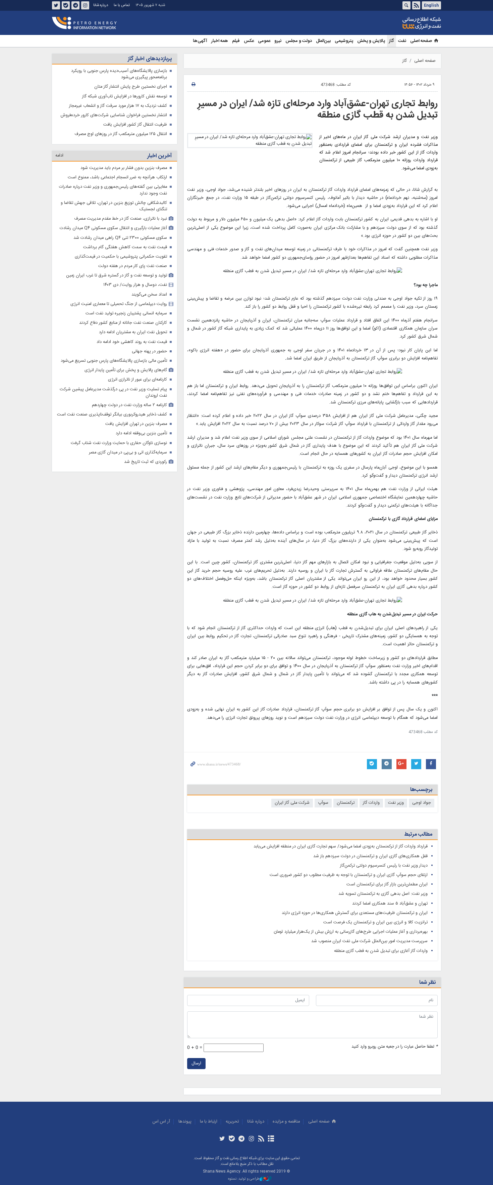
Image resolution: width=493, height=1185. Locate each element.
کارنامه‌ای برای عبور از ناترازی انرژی (137, 380)
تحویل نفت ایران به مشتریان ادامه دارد (133, 332)
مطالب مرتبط (418, 834)
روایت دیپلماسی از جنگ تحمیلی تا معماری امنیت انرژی (118, 304)
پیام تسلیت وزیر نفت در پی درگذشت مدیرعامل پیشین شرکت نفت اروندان (113, 392)
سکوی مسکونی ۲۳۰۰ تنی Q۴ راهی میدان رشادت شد (120, 238)
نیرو (277, 41)
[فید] (261, 1139)
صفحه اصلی (421, 41)
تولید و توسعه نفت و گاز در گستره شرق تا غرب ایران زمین (116, 275)
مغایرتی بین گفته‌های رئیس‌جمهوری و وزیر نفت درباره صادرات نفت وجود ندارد (113, 190)
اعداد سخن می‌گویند (149, 295)
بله (66, 5)
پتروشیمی (344, 41)
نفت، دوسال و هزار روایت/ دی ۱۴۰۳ (135, 285)
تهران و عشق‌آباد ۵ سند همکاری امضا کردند (390, 904)
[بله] (232, 1139)
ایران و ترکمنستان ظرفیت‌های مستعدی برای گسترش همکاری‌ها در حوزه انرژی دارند (355, 913)
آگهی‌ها (200, 41)
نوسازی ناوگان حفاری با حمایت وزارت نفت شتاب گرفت (119, 443)
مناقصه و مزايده (286, 1121)
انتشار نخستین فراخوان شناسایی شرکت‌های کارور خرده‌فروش (114, 115)
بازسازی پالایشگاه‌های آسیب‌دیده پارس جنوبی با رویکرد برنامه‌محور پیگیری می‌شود (119, 74)
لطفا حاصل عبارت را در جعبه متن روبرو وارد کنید (394, 1047)
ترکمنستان (345, 802)
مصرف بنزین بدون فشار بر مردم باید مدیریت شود (123, 168)
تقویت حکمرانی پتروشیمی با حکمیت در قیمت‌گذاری (121, 257)
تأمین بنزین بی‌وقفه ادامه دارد (141, 433)
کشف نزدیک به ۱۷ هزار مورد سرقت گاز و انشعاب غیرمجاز (118, 106)
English (431, 5)
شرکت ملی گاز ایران (292, 802)
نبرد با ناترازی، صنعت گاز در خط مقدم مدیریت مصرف (120, 219)
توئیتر (56, 5)
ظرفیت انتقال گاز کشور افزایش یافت (135, 125)
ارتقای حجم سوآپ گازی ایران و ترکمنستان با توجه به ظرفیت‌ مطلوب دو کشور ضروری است (349, 875)
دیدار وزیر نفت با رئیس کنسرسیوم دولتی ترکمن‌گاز (384, 866)
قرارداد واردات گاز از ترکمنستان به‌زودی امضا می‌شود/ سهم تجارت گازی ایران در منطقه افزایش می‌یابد (341, 846)
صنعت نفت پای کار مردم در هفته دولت (132, 266)
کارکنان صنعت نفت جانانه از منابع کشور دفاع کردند (123, 323)
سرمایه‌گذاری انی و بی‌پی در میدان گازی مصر (128, 452)
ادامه (59, 155)
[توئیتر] (222, 1139)
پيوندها (184, 1121)
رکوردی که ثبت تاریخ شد (145, 462)
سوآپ (323, 802)
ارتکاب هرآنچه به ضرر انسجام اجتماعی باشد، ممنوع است (117, 177)
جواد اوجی (421, 802)
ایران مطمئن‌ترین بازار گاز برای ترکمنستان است (387, 884)
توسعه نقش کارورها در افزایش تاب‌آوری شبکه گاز (124, 96)
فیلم (236, 41)
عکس (249, 41)
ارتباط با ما (208, 1121)
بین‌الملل (323, 41)
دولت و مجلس (298, 41)
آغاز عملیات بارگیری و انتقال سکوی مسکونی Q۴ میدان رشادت (113, 228)
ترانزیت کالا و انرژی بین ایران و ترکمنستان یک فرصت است (375, 922)
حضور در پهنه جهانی (149, 351)
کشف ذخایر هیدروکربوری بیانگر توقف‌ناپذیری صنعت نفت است (112, 414)
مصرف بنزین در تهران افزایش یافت (136, 424)
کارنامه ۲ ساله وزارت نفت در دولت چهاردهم (129, 405)
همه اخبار (219, 41)
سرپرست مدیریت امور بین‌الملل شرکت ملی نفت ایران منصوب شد (369, 941)
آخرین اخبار (159, 156)
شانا (399, 23)
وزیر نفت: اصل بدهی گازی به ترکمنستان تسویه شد (383, 894)
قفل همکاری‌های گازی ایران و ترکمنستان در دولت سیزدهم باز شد (370, 856)
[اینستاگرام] (251, 1139)
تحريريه (232, 1121)
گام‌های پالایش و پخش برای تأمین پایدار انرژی (126, 370)
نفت (402, 41)
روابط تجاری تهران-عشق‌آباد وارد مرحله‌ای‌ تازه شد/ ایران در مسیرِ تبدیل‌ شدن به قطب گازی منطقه (318, 109)
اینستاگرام (85, 5)
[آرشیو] (271, 1139)
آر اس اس (161, 1121)
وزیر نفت (396, 802)
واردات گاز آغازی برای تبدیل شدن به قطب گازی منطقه (381, 951)
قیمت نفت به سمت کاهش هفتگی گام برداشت (125, 247)
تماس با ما (122, 5)
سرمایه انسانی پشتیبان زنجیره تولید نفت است (126, 313)
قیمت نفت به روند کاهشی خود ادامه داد (132, 342)
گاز (391, 41)
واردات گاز (371, 802)
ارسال (196, 1063)
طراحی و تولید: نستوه (244, 1179)
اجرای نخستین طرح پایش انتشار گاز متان (130, 87)
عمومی (264, 41)
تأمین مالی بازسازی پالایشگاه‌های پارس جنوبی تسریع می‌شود (114, 361)
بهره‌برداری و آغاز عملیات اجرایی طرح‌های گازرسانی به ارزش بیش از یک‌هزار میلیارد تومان (351, 932)
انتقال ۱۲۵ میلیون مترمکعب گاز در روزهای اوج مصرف (120, 134)
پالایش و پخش (371, 41)
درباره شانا (100, 5)
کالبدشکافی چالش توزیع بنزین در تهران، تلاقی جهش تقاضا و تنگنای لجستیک (114, 206)
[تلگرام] (241, 1139)
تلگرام (75, 5)
